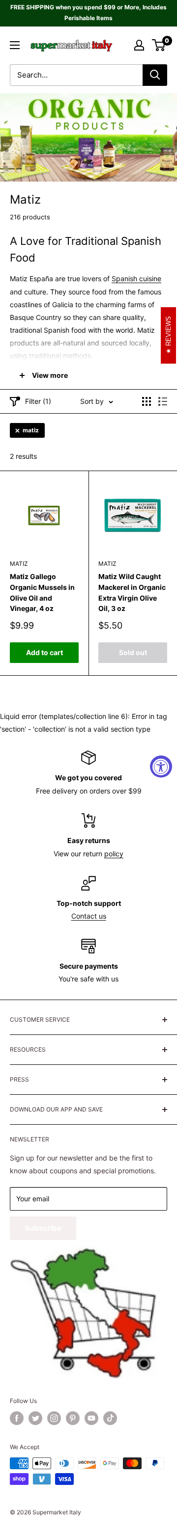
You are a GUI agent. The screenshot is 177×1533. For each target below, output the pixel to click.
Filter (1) (38, 401)
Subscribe (43, 1228)
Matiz (19, 563)
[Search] (155, 75)
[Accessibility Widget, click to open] (161, 767)
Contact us (88, 916)
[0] (159, 45)
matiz (31, 430)
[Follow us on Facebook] (17, 1418)
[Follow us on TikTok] (110, 1418)
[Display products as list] (162, 401)
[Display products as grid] (146, 401)
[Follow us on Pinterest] (73, 1418)
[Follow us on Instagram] (54, 1418)
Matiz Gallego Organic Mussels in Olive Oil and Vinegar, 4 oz (42, 592)
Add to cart (44, 652)
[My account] (139, 45)
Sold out (133, 652)
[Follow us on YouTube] (91, 1418)
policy (113, 853)
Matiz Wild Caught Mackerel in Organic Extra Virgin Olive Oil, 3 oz (132, 592)
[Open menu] (15, 45)
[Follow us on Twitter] (35, 1418)
